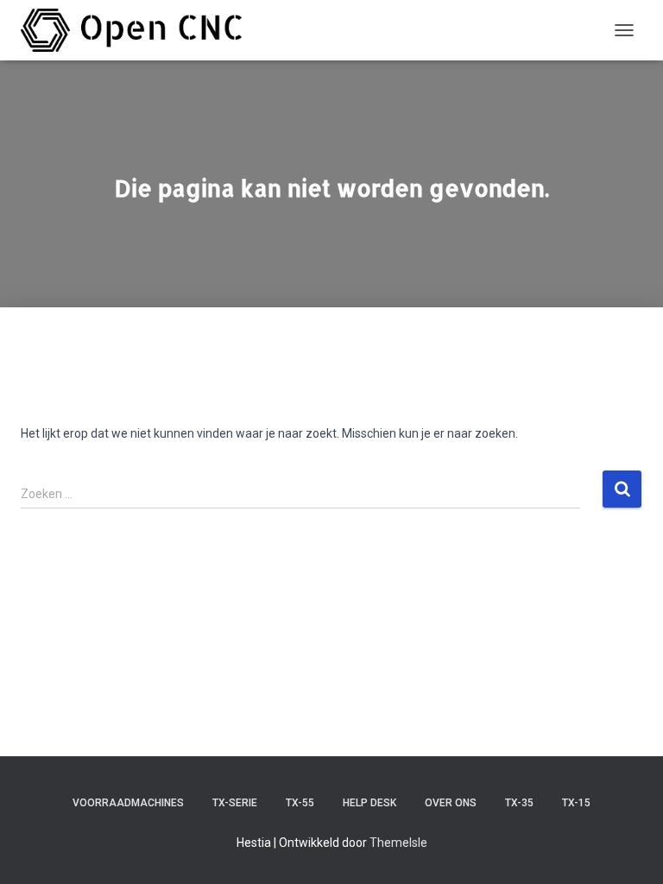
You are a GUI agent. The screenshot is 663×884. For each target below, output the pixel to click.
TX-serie (234, 803)
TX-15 (576, 803)
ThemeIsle (398, 842)
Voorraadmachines (128, 803)
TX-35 (519, 803)
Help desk (369, 803)
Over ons (451, 803)
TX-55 (300, 803)
